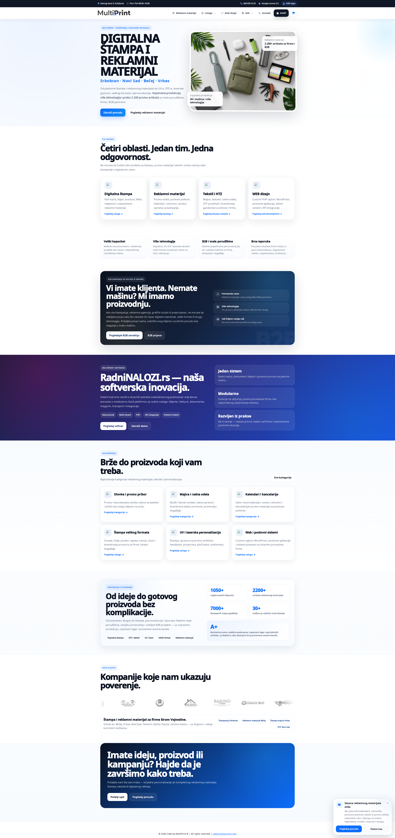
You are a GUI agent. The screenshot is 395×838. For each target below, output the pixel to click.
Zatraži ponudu (112, 112)
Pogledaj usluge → (113, 213)
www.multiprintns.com (225, 833)
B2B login (291, 3)
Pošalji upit (117, 797)
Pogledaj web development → (267, 213)
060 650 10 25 (249, 3)
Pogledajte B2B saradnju (124, 335)
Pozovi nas (376, 828)
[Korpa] (293, 13)
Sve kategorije (282, 477)
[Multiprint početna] (114, 13)
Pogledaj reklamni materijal (148, 112)
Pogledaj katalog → (163, 213)
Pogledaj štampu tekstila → (216, 213)
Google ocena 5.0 (270, 3)
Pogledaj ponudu (143, 797)
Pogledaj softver (113, 426)
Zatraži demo (139, 426)
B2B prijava (155, 335)
